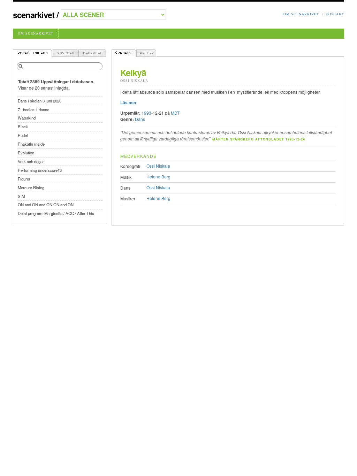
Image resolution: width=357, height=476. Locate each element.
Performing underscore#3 (40, 170)
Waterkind (27, 118)
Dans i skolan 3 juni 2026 (39, 100)
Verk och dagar (31, 161)
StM (21, 196)
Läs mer (128, 102)
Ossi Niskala (134, 80)
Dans (140, 119)
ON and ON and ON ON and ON (46, 204)
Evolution (26, 152)
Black (23, 126)
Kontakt (335, 13)
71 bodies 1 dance (33, 109)
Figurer (24, 179)
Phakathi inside (31, 144)
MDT (175, 113)
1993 (146, 113)
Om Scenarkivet (301, 13)
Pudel (23, 135)
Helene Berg (158, 176)
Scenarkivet (33, 15)
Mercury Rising (31, 187)
